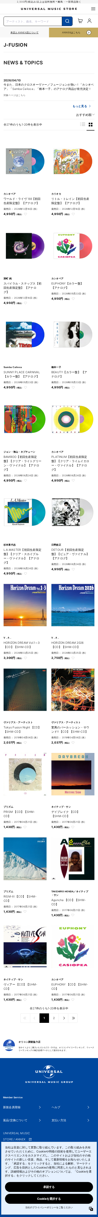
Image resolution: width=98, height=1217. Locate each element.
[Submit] (67, 21)
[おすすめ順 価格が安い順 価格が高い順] (83, 115)
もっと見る (80, 106)
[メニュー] (93, 8)
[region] (24, 32)
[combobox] (38, 21)
